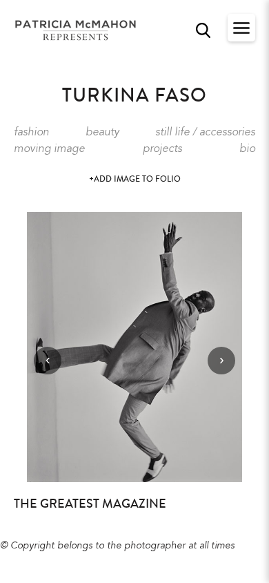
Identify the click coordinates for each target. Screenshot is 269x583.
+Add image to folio (135, 179)
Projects (162, 149)
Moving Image (49, 149)
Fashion (31, 132)
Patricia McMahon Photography (76, 31)
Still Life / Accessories (205, 132)
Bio (247, 149)
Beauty (102, 132)
